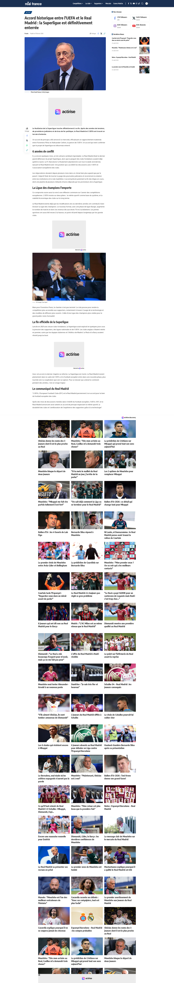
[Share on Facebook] (98, 33)
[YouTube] (133, 3)
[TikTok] (139, 3)
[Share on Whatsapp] (27, 145)
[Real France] (38, 3)
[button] (125, 3)
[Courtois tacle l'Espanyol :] (144, 41)
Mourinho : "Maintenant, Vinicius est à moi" (124, 48)
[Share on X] (101, 33)
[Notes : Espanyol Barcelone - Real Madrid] (144, 60)
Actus (28, 12)
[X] (131, 3)
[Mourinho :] (144, 50)
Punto (26, 33)
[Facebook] (128, 3)
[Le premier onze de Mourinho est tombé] (144, 69)
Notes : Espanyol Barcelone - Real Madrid (124, 57)
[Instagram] (136, 3)
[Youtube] (140, 26)
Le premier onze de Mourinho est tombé (123, 67)
